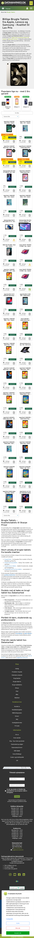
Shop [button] (17, 664)
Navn (10, 776)
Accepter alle (17, 933)
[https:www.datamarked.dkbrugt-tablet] (17, 74)
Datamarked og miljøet (17, 744)
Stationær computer (17, 675)
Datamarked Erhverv (17, 747)
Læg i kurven (12, 137)
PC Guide (17, 726)
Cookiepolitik (9, 919)
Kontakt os (17, 706)
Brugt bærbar (17, 678)
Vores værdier (17, 737)
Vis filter (17, 113)
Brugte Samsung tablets (11, 562)
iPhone (17, 688)
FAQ (17, 719)
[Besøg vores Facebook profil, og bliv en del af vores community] (19, 874)
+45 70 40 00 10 (17, 848)
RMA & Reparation (17, 713)
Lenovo (4, 39)
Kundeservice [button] (17, 702)
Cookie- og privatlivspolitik (17, 757)
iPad (17, 691)
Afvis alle (18, 928)
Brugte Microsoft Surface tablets (13, 569)
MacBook (17, 697)
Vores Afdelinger (17, 754)
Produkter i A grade (17, 672)
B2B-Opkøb (17, 750)
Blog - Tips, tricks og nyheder (17, 741)
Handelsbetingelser (17, 709)
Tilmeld (17, 796)
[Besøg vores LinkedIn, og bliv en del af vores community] (24, 874)
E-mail (11, 783)
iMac (17, 694)
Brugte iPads (8, 559)
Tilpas (17, 923)
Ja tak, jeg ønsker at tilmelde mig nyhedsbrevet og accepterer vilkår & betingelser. (17, 790)
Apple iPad (14, 37)
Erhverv (17, 716)
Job (17, 760)
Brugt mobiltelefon (17, 684)
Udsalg (17, 668)
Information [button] (17, 730)
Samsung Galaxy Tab (23, 37)
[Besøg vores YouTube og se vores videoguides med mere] (14, 874)
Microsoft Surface (13, 39)
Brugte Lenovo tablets (10, 566)
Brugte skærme (17, 681)
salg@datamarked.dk (22, 657)
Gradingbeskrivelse (17, 722)
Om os (17, 734)
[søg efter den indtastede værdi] (31, 3)
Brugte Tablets (11, 12)
